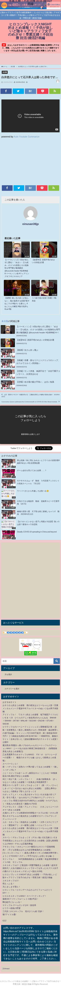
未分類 (5, 72)
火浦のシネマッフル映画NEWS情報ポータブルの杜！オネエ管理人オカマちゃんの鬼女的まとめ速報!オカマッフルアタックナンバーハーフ (30, 816)
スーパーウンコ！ (10, 764)
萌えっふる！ (8, 884)
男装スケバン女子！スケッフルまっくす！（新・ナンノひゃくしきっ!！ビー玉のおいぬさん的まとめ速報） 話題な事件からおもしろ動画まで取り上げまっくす (30, 788)
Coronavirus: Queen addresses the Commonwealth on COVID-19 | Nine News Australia (29, 401)
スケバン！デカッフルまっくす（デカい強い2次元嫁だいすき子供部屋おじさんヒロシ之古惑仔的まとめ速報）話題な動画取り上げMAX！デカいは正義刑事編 (30, 840)
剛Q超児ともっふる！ (12, 902)
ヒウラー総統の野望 (11, 908)
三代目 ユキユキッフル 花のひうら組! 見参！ (23, 911)
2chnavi (6, 969)
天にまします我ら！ (11, 887)
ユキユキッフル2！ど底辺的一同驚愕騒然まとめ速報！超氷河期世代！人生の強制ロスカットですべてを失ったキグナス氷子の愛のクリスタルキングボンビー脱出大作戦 (30, 868)
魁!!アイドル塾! (9, 914)
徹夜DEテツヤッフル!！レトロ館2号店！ (21, 899)
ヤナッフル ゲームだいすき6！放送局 (19, 905)
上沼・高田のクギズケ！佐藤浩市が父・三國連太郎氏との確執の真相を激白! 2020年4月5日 (30, 395)
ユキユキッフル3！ (11, 881)
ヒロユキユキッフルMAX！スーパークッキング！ (25, 896)
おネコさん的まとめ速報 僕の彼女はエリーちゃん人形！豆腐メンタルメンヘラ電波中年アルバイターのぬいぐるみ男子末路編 (30, 708)
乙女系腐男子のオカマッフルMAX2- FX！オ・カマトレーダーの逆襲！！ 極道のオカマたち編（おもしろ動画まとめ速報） (30, 758)
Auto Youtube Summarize (26, 136)
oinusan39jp (30, 224)
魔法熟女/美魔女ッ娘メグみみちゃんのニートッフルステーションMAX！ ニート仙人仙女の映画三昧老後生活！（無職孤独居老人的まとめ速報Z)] (30, 748)
